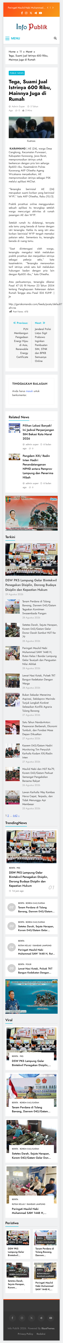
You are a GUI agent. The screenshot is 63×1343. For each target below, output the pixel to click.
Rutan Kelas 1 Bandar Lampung (35, 945)
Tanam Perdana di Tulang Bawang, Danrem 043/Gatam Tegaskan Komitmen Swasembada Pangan (39, 607)
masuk (29, 391)
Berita (12, 867)
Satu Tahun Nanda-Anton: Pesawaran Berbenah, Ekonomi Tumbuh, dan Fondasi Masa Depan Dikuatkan (39, 728)
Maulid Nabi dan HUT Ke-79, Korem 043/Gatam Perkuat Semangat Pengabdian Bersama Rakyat (38, 775)
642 (15, 816)
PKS (18, 867)
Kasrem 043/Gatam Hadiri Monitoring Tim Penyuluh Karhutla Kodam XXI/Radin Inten (37, 751)
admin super (18, 106)
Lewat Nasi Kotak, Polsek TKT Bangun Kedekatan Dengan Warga (38, 679)
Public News (17, 73)
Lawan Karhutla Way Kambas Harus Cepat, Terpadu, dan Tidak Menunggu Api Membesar (38, 798)
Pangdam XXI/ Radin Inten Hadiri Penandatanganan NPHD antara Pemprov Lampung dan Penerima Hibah (38, 467)
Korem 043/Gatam (35, 903)
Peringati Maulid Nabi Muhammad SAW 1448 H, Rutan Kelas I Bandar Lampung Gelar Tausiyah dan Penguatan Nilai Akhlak (26, 7)
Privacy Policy (25, 1334)
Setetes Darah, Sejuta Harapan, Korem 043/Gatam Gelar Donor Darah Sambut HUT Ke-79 (40, 631)
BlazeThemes (47, 1328)
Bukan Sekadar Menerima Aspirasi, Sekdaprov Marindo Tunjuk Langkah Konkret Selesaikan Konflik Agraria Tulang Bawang (38, 703)
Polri (28, 964)
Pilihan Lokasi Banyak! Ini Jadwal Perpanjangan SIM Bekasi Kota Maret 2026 (38, 432)
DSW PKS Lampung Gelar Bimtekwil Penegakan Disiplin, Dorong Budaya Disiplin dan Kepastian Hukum (31, 585)
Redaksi (41, 1334)
